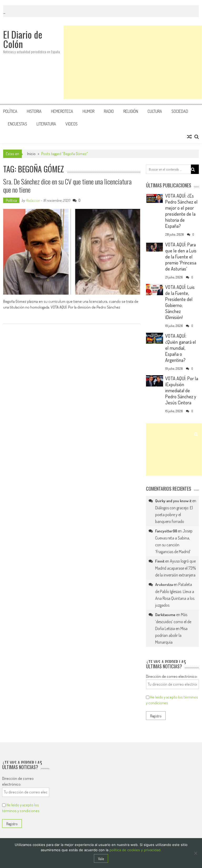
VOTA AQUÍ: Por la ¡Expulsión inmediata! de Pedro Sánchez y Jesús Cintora (181, 390)
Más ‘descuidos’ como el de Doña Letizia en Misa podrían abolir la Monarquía (173, 628)
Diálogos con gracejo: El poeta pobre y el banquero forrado (174, 514)
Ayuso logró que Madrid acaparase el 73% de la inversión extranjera (175, 568)
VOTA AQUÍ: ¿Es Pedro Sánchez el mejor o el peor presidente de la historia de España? (181, 211)
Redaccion (33, 200)
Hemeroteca (62, 111)
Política (10, 111)
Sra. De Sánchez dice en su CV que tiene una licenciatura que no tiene (67, 185)
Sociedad (179, 111)
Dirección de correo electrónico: (172, 676)
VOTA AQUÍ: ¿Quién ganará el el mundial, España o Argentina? (180, 348)
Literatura (46, 123)
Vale (101, 858)
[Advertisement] (133, 62)
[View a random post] (189, 137)
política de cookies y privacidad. (135, 850)
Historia (34, 111)
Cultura (155, 111)
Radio (109, 111)
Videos (71, 123)
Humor (88, 111)
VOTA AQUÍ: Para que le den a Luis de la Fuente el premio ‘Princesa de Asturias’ (180, 257)
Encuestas (17, 123)
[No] (195, 853)
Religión (130, 111)
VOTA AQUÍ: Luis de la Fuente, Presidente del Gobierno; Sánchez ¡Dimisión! (180, 302)
